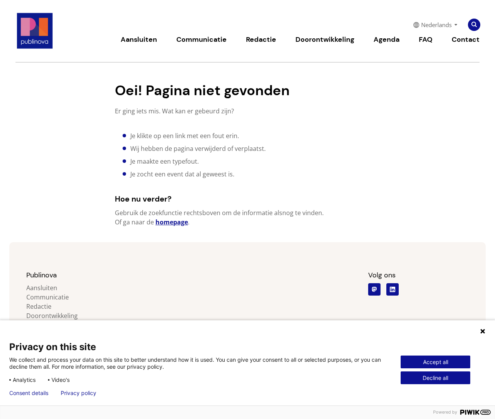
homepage (171, 222)
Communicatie (201, 39)
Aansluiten (139, 39)
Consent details (28, 393)
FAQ (425, 39)
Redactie (261, 39)
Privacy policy (78, 393)
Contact (466, 39)
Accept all (435, 362)
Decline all (435, 378)
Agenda (386, 39)
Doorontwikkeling (324, 39)
